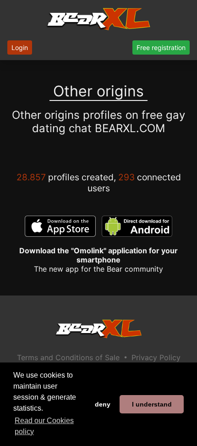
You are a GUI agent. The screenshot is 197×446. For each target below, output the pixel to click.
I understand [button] (152, 404)
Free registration (161, 47)
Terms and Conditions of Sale (68, 357)
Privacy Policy (156, 357)
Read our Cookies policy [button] (44, 426)
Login (19, 47)
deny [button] (102, 404)
